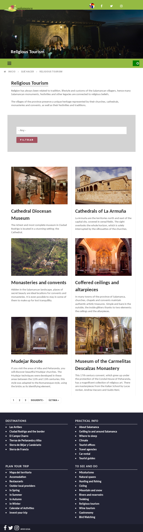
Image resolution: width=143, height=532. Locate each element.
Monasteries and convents (38, 282)
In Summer (15, 495)
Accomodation (17, 477)
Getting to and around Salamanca (98, 431)
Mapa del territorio (20, 472)
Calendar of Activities (21, 508)
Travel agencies (88, 449)
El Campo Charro (18, 436)
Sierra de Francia (18, 449)
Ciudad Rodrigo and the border (27, 431)
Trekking (84, 499)
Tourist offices (87, 445)
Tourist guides (87, 458)
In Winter (14, 504)
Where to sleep (88, 436)
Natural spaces (87, 477)
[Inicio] (18, 8)
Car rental (84, 454)
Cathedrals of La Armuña (100, 211)
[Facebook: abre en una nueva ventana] (102, 5)
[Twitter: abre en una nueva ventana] (111, 5)
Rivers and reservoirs (91, 495)
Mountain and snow (90, 490)
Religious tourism (89, 504)
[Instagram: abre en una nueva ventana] (121, 5)
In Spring (14, 490)
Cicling (83, 486)
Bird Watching (87, 517)
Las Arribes (15, 427)
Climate (83, 440)
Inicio (11, 71)
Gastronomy (86, 513)
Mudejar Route (27, 361)
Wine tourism (87, 508)
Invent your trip (18, 513)
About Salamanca (89, 427)
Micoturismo (86, 472)
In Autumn (15, 499)
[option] (71, 30)
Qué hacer (27, 71)
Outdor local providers (22, 486)
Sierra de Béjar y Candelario (25, 445)
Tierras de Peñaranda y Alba (25, 440)
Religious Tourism (50, 71)
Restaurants (16, 481)
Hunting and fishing (90, 481)
